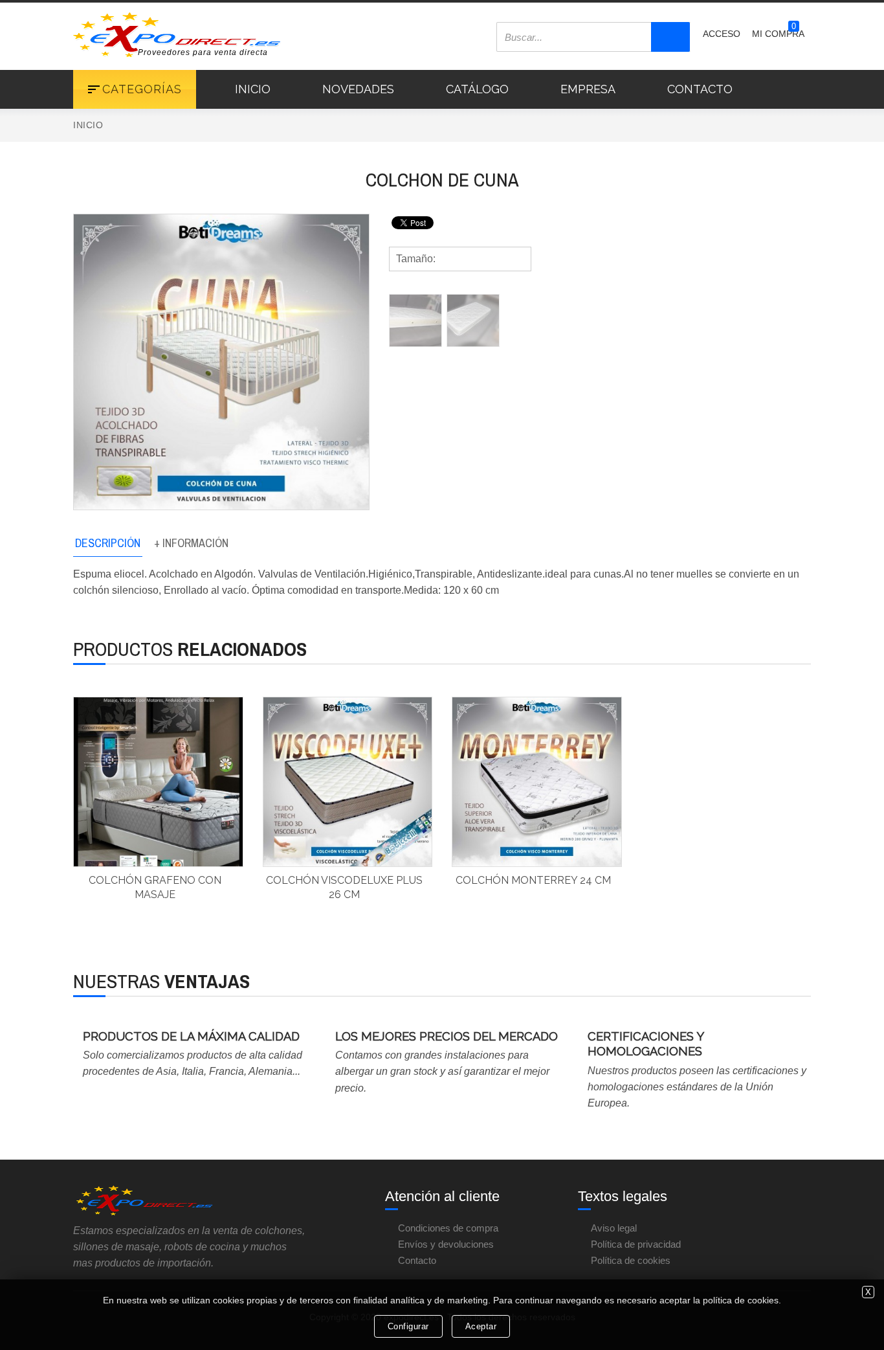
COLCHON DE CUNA (442, 179)
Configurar (408, 1326)
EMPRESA (587, 89)
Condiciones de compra (448, 1227)
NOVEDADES (358, 89)
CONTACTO (700, 89)
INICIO (253, 89)
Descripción (107, 543)
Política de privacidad (636, 1244)
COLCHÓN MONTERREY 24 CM (533, 880)
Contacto (417, 1260)
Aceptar (481, 1326)
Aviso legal (614, 1227)
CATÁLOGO (477, 89)
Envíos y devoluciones (446, 1244)
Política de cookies (630, 1260)
